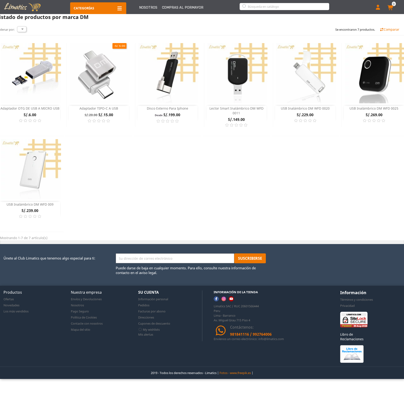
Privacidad (347, 306)
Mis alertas (145, 334)
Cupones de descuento (154, 323)
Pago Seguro (80, 311)
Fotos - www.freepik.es (235, 373)
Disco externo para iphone (167, 108)
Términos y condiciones (356, 299)
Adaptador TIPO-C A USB (98, 108)
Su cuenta (148, 292)
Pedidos (143, 305)
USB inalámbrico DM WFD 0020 (305, 108)
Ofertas (9, 299)
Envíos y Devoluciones (86, 299)
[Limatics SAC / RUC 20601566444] (22, 6)
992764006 (262, 334)
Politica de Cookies (84, 317)
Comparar (391, 29)
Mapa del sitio (80, 329)
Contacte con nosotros (87, 323)
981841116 (239, 334)
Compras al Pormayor (182, 8)
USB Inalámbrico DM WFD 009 (30, 204)
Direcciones (146, 317)
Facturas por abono (152, 311)
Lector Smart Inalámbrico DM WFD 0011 (236, 110)
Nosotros (148, 8)
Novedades (11, 305)
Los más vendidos (16, 311)
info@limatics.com (271, 339)
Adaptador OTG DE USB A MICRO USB (29, 108)
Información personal (153, 299)
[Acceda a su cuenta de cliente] (378, 8)
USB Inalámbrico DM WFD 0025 (374, 108)
